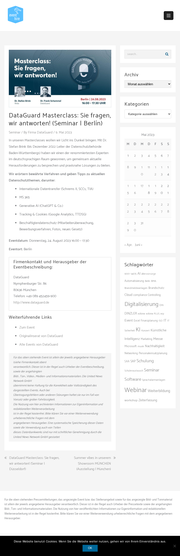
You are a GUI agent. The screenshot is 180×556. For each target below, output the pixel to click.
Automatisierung (134, 281)
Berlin (147, 281)
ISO (161, 321)
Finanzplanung (149, 320)
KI (138, 329)
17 (142, 186)
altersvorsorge (148, 274)
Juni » (138, 245)
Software (132, 379)
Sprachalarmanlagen (153, 380)
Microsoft (130, 346)
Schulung (145, 361)
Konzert (145, 331)
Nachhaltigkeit (155, 346)
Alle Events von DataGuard (38, 345)
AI (138, 274)
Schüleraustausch (133, 371)
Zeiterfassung (148, 400)
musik (141, 346)
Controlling (154, 295)
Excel (137, 320)
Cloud (128, 295)
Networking (131, 353)
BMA (153, 281)
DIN (161, 305)
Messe (158, 339)
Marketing (146, 339)
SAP (133, 361)
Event (128, 320)
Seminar (14, 132)
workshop (131, 400)
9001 (127, 274)
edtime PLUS (153, 314)
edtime (141, 314)
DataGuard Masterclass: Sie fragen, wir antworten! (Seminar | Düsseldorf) (34, 463)
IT (165, 320)
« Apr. (128, 245)
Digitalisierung (141, 304)
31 (142, 223)
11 (149, 167)
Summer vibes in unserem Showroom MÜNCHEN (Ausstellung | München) (92, 463)
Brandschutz (156, 288)
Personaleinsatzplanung (153, 353)
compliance (140, 295)
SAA (127, 361)
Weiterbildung (159, 391)
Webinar (135, 390)
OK (90, 548)
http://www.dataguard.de (31, 303)
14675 (134, 274)
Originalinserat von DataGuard (41, 336)
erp (162, 314)
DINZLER (130, 313)
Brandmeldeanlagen (136, 288)
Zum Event (27, 327)
